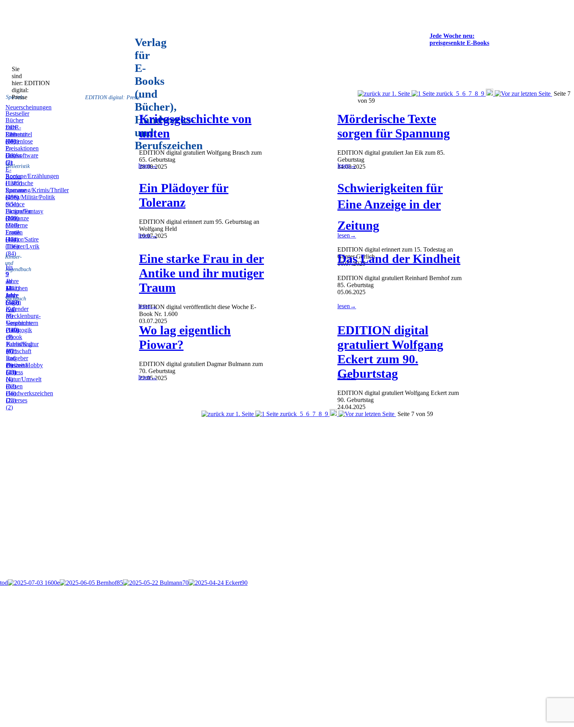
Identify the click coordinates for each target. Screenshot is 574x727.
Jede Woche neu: (452, 35)
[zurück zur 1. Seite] (385, 93)
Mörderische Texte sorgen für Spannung (393, 126)
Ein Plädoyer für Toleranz (183, 195)
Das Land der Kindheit (398, 259)
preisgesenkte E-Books (459, 42)
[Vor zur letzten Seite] (523, 93)
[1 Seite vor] (490, 93)
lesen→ (147, 165)
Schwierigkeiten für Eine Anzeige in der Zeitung (390, 206)
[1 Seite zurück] (433, 93)
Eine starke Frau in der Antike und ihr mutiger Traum (201, 273)
